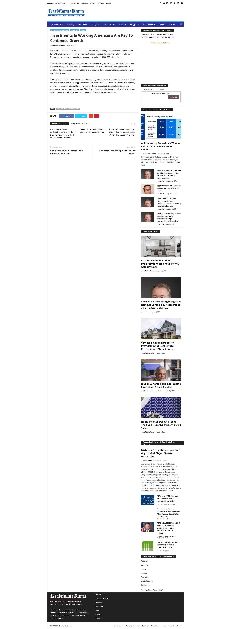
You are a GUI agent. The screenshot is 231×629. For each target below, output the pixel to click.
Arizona (144, 561)
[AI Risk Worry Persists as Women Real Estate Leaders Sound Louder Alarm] (161, 127)
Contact (101, 3)
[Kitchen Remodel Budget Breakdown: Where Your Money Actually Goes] (161, 246)
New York (144, 577)
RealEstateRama (59, 45)
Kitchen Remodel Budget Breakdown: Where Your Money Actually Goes (160, 263)
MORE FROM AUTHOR (79, 124)
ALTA (160, 504)
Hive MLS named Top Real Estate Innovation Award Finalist (161, 385)
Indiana (144, 573)
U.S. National (55, 24)
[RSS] (174, 3)
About (92, 3)
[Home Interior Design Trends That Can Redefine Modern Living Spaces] (161, 407)
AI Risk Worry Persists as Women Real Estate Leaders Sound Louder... (160, 146)
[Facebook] (160, 3)
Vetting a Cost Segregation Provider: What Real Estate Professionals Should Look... (158, 346)
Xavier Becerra (74, 109)
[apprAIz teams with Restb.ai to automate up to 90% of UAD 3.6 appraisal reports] (147, 189)
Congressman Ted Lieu (166, 536)
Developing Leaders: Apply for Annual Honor (117, 152)
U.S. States (74, 3)
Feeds (108, 3)
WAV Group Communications (153, 391)
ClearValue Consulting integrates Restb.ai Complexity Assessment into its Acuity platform (169, 202)
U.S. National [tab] (147, 89)
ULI (159, 550)
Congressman (62, 109)
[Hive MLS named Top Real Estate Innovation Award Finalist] (161, 370)
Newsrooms (100, 594)
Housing (70, 24)
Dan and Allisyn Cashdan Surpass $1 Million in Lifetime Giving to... (167, 544)
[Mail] (167, 3)
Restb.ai (161, 181)
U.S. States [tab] (160, 89)
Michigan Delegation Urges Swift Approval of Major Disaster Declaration (161, 453)
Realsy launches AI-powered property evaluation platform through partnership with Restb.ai (169, 217)
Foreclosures (109, 24)
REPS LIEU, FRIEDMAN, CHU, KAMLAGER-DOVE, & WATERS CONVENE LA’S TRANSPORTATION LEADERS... (168, 528)
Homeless (82, 24)
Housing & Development (59, 30)
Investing (74, 30)
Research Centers (102, 598)
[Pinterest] (171, 3)
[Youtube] (181, 3)
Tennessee (145, 585)
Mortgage (95, 24)
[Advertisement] (135, 13)
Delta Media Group (149, 153)
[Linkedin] (163, 3)
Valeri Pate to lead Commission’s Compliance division (66, 152)
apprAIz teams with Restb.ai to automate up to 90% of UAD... (169, 188)
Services (84, 3)
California (144, 565)
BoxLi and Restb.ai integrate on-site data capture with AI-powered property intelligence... (169, 174)
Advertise (99, 606)
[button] (180, 24)
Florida (143, 569)
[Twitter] (178, 3)
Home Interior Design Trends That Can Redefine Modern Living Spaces (161, 425)
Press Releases (149, 24)
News (162, 24)
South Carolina (146, 581)
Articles (172, 24)
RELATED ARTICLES (59, 124)
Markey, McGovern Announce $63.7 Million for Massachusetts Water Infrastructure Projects (122, 132)
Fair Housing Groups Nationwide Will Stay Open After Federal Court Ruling (168, 511)
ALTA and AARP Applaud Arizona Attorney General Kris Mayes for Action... (168, 498)
